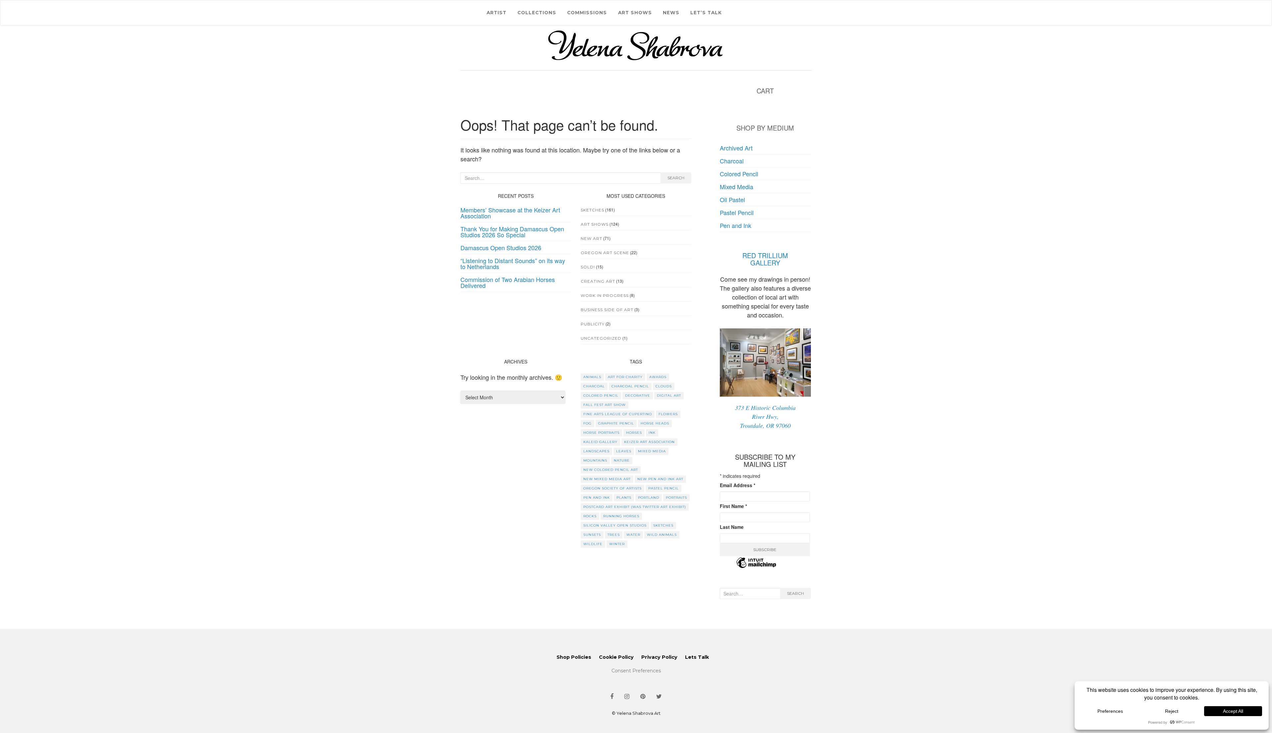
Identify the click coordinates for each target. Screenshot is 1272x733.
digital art (669, 395)
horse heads (655, 423)
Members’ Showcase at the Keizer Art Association (510, 212)
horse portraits (601, 432)
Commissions (587, 12)
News (671, 12)
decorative (637, 395)
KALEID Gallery (600, 442)
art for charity (625, 377)
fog (587, 423)
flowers (668, 414)
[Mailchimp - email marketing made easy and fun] (756, 566)
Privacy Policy (659, 657)
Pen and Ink (735, 225)
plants (623, 497)
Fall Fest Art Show (604, 405)
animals (592, 377)
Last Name (732, 527)
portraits (676, 497)
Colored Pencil (739, 173)
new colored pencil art (610, 470)
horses (634, 432)
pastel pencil (663, 488)
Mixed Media (736, 186)
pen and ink (596, 497)
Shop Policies (573, 657)
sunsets (592, 535)
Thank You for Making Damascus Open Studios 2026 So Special (512, 231)
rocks (590, 516)
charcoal (594, 386)
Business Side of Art (607, 309)
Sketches (592, 209)
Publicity (593, 323)
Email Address (737, 485)
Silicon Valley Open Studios (615, 525)
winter (617, 544)
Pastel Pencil (737, 212)
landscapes (596, 451)
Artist (496, 12)
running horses (621, 516)
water (633, 535)
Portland (648, 497)
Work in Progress (605, 295)
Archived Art (736, 147)
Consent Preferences (636, 671)
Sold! (588, 266)
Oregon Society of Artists (612, 488)
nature (622, 460)
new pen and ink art (660, 479)
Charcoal (732, 160)
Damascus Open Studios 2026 (500, 247)
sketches (663, 525)
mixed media (652, 451)
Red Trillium (765, 255)
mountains (595, 460)
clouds (664, 386)
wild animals (662, 535)
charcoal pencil (630, 386)
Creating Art (598, 281)
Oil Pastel (732, 199)
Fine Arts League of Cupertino (617, 414)
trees (614, 535)
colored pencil (600, 395)
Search (675, 177)
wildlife (593, 544)
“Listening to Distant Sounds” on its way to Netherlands (512, 263)
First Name (733, 506)
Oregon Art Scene (605, 252)
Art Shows (635, 12)
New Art (591, 238)
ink (652, 432)
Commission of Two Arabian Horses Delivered (507, 282)
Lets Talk (697, 657)
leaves (623, 451)
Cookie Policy (616, 657)
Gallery (765, 262)
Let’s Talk (706, 12)
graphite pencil (616, 423)
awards (657, 377)
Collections (536, 12)
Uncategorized (601, 338)
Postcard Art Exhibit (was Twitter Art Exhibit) (634, 507)
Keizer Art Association (649, 442)
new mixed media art (607, 479)
